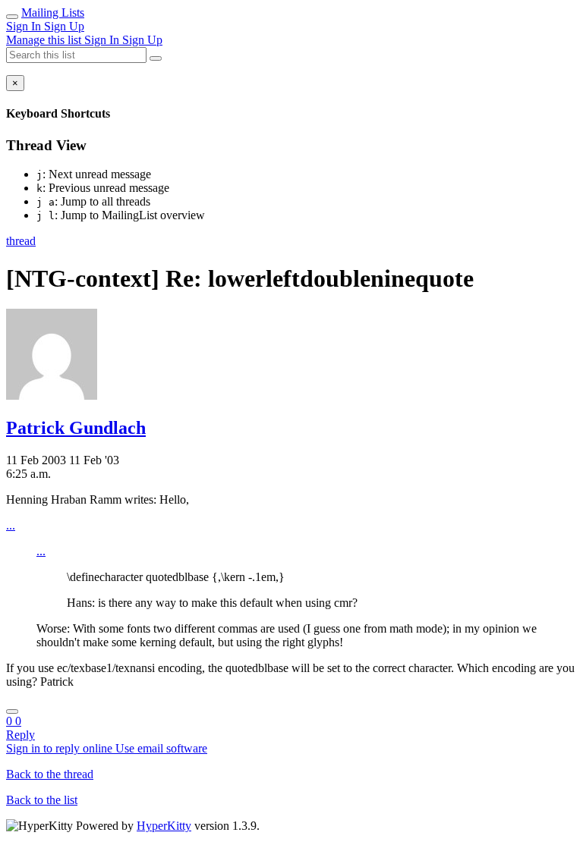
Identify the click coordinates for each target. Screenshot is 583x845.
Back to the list (41, 799)
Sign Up (64, 26)
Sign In (25, 26)
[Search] (156, 58)
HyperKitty (164, 825)
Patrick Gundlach (76, 428)
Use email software (161, 748)
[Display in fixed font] (12, 711)
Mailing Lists (52, 12)
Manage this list (45, 39)
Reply (20, 734)
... (10, 525)
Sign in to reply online (60, 748)
